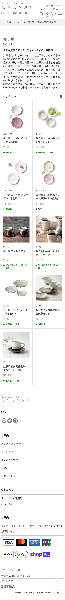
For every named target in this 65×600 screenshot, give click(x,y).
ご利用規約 (7, 581)
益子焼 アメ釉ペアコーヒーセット (15, 253)
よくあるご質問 (9, 460)
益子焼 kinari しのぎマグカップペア (48, 253)
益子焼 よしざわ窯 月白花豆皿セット (48, 140)
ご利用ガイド (45, 9)
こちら (14, 504)
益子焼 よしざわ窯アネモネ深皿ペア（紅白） (48, 196)
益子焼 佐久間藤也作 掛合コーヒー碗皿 (15, 368)
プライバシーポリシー (13, 570)
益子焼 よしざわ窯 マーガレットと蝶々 (15, 196)
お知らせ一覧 (13, 22)
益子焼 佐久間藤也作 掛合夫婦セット (48, 311)
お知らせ (6, 468)
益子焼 (6, 247)
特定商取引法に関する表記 (15, 575)
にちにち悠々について (53, 6)
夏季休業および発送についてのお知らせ (42, 22)
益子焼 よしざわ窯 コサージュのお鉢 (15, 140)
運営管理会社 (8, 586)
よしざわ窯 (7, 134)
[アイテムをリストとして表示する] (60, 96)
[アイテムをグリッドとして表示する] (55, 96)
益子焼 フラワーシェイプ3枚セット (15, 311)
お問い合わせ (56, 9)
